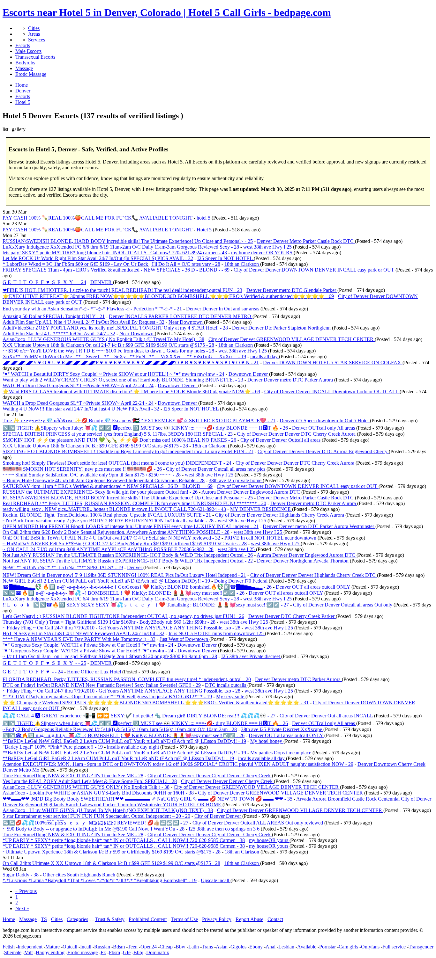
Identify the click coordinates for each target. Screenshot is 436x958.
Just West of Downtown (184, 639)
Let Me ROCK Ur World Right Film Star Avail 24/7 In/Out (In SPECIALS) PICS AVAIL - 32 (98, 258)
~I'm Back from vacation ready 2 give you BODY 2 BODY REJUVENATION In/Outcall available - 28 (108, 520)
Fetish (9, 946)
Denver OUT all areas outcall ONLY (313, 587)
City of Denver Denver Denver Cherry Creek (227, 781)
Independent (30, 946)
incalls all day (264, 356)
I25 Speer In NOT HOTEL (225, 258)
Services (36, 39)
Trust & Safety (109, 919)
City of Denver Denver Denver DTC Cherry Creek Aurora (297, 434)
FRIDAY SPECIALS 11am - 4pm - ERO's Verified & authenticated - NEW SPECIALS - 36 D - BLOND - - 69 (116, 269)
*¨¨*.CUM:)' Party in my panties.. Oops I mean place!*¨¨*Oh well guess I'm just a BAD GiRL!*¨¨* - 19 (107, 696)
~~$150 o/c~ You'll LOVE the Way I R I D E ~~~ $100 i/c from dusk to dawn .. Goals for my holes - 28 (108, 350)
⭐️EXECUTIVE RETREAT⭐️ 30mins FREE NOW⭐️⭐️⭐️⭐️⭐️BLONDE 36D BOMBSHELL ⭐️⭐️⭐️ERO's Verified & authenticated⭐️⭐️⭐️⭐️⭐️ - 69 (168, 296)
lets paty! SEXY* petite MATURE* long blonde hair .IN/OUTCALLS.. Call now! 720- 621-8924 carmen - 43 (115, 252)
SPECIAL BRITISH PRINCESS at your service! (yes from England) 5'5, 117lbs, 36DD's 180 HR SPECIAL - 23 (118, 434)
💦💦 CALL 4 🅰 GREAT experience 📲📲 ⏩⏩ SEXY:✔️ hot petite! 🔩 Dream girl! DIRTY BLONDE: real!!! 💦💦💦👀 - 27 (139, 715)
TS (44, 919)
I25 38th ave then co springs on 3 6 (225, 828)
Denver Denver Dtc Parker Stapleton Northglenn (282, 327)
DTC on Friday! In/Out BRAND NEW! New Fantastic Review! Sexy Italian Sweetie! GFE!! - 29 (102, 685)
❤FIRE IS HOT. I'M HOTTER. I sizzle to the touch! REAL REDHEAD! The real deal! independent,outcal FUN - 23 (122, 290)
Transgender (421, 946)
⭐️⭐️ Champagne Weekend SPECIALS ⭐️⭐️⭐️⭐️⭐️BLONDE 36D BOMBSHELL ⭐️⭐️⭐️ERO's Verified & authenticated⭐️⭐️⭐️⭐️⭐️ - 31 (156, 702)
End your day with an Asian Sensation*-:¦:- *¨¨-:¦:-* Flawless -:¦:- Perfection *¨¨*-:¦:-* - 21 (92, 308)
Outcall (70, 946)
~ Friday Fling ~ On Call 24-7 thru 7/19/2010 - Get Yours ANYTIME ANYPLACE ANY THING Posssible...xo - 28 (121, 627)
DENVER (101, 282)
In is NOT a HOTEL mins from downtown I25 (217, 633)
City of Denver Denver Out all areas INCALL (327, 715)
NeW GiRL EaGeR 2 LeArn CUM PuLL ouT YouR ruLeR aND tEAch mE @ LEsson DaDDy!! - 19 (106, 581)
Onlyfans (370, 946)
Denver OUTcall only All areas (324, 428)
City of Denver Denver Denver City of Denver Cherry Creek (209, 775)
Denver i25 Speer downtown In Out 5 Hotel (325, 420)
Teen (133, 946)
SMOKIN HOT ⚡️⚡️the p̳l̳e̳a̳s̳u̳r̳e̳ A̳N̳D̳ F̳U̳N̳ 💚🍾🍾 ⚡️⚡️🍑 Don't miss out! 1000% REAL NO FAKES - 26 (119, 440)
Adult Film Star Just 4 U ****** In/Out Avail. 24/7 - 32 (59, 333)
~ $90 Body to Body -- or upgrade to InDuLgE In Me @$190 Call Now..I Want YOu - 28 (93, 828)
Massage (24, 68)
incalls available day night (133, 747)
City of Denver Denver (218, 816)
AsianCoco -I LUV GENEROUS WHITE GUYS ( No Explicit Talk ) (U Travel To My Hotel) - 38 (103, 339)
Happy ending (50, 952)
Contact (275, 919)
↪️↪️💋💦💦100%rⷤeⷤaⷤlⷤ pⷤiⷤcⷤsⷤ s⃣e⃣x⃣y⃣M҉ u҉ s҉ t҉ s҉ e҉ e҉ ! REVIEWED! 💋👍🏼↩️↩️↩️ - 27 (95, 822)
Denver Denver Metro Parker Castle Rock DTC (306, 241)
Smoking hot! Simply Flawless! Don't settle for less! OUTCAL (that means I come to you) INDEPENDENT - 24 (117, 463)
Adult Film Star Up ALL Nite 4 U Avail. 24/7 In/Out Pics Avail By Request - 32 (83, 322)
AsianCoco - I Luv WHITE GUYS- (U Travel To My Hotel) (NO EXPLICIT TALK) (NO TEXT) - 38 (108, 810)
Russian (102, 946)
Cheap (166, 946)
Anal (270, 946)
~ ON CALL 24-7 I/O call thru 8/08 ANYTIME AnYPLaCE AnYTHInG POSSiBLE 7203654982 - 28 (108, 549)
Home (9, 919)
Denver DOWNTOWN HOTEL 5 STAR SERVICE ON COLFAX (332, 362)
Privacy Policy (216, 919)
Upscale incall (215, 880)
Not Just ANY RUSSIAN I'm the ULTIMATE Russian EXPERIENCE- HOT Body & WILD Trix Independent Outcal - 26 (128, 555)
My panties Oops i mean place (281, 752)
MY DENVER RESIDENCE (261, 509)
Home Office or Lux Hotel (94, 671)
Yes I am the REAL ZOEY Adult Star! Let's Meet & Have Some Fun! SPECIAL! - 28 (90, 781)
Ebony (256, 946)
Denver (135, 567)
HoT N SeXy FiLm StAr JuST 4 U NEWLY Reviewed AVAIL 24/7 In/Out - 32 (83, 633)
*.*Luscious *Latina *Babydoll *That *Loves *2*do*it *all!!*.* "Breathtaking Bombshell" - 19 (100, 880)
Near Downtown (186, 322)
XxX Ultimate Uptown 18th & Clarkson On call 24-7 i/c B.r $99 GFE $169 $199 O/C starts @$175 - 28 (108, 345)
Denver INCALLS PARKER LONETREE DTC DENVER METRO (180, 316)
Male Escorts (28, 51)
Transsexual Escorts (35, 57)
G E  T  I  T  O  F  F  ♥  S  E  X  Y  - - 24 (44, 282)
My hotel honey (266, 741)
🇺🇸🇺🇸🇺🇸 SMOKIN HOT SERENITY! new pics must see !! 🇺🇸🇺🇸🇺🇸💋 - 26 (82, 469)
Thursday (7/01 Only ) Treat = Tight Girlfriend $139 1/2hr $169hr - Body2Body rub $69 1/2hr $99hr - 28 (109, 622)
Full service (394, 946)
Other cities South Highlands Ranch (80, 874)
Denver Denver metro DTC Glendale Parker (291, 290)
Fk (103, 952)
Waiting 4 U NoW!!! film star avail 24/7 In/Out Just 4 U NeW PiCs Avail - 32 (81, 408)
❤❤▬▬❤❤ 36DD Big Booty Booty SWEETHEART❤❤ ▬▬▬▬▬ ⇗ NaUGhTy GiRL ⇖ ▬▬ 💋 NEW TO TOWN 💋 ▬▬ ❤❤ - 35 (147, 799)
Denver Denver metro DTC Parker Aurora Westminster (319, 526)
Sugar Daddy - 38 (21, 874)
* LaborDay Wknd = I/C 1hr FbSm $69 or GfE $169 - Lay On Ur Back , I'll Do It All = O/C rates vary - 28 (111, 264)
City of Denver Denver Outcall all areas (281, 440)
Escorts (22, 45)
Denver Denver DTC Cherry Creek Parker (292, 616)
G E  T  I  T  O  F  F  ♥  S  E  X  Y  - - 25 (44, 663)
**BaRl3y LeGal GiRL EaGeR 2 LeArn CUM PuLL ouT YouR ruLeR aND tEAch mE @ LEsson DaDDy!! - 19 (118, 758)
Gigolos (238, 946)
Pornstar (327, 946)
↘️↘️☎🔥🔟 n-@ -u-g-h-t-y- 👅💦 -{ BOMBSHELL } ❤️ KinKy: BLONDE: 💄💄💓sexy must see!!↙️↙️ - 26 (123, 593)
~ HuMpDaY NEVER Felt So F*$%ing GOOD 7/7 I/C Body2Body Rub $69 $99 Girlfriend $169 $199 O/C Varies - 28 (125, 543)
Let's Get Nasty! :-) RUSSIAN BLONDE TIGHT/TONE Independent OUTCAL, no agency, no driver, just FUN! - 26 (123, 616)
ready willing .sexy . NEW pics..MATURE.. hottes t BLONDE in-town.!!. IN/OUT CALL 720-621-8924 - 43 (114, 509)
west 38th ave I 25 (237, 549)
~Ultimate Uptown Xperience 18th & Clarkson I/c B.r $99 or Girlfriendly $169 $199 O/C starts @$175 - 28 (112, 851)
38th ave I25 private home (236, 480)
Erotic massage (82, 952)
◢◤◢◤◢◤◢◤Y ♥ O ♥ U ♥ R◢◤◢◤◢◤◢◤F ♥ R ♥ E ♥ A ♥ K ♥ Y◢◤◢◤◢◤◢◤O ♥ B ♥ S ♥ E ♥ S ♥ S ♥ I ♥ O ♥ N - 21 (131, 362)
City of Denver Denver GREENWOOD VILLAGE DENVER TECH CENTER (291, 339)
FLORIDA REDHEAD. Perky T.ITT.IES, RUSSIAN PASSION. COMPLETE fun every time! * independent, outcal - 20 (127, 679)
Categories (77, 919)
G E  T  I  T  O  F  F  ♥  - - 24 (33, 671)
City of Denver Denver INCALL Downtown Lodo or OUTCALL (332, 391)
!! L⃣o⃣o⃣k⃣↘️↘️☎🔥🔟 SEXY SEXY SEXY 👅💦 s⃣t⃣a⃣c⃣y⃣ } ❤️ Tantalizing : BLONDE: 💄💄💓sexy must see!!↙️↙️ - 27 (146, 604)
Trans (207, 946)
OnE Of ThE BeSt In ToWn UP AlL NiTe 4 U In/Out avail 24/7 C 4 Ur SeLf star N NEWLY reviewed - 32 (111, 538)
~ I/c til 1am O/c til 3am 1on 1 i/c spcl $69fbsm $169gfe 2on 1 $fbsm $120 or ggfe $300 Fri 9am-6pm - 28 (110, 656)
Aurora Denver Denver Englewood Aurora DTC (251, 492)
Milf (28, 952)
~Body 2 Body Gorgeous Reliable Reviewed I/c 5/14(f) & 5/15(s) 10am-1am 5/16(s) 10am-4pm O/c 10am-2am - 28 (120, 729)
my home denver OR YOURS (262, 252)
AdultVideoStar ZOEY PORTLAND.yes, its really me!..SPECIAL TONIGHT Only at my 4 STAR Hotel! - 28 (115, 327)
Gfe (127, 952)
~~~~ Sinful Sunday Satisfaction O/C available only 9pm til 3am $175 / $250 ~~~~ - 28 (92, 474)
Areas (34, 34)
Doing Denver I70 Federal (241, 581)
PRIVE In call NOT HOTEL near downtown (271, 538)
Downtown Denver (249, 374)
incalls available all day (262, 758)
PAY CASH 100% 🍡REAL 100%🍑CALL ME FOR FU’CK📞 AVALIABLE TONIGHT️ (97, 218)
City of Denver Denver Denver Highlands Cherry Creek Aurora (280, 515)
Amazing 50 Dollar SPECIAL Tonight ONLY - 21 (54, 316)
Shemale (12, 952)
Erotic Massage (30, 74)
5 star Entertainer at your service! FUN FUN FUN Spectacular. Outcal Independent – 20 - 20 (96, 816)
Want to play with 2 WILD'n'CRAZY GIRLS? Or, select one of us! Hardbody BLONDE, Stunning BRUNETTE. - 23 (123, 379)
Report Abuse (249, 919)
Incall (85, 946)
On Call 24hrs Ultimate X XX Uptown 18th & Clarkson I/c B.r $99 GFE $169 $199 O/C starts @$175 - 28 (111, 863)
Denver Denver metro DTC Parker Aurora (290, 379)
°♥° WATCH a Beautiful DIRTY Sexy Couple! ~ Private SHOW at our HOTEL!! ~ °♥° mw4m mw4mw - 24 (113, 374)
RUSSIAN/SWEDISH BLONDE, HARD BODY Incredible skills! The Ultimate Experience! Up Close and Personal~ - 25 (128, 241)
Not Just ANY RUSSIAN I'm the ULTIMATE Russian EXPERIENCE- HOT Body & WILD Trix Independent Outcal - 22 (128, 560)
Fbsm (114, 952)
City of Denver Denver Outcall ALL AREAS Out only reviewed (258, 822)
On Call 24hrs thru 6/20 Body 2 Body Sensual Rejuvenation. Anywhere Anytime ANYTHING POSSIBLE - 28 (116, 532)
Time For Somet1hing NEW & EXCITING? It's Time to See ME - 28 (73, 775)
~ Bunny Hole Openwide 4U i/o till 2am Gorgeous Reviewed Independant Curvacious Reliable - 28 (104, 480)
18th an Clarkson (242, 264)
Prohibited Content (148, 919)
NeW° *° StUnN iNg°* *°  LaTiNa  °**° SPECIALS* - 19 (63, 567)
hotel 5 (204, 218)
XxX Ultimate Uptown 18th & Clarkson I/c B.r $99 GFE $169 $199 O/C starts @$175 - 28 (95, 445)
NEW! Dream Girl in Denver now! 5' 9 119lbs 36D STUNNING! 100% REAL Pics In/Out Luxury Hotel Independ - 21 (124, 575)
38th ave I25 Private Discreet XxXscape (282, 729)
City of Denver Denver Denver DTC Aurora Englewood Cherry (323, 451)
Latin (193, 946)
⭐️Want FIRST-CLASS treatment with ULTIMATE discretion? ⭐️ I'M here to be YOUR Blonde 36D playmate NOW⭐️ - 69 (131, 391)
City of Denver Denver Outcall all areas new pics (216, 469)
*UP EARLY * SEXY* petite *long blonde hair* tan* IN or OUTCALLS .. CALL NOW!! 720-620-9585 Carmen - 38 (124, 840)
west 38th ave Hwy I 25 (268, 247)
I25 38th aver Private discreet (251, 656)
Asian (222, 946)
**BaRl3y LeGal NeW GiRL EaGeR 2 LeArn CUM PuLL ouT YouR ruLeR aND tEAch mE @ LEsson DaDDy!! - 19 (124, 741)
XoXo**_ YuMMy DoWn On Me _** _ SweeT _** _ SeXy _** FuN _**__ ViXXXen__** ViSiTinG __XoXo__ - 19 (124, 356)
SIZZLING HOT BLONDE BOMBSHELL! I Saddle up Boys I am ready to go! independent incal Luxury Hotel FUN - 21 (128, 451)
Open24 (148, 946)
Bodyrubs (25, 62)
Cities (34, 28)
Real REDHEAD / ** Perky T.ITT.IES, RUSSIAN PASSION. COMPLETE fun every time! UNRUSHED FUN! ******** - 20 (134, 503)
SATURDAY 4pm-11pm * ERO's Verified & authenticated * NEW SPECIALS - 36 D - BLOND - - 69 (108, 486)
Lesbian (286, 946)
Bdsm (119, 946)
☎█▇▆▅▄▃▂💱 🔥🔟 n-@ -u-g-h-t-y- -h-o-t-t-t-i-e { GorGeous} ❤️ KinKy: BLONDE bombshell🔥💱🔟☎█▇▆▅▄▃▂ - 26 (137, 587)
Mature (52, 946)
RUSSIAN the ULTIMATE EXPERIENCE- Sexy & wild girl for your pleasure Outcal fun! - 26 (100, 492)
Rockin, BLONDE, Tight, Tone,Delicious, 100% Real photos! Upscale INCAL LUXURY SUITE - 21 (107, 515)
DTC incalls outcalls (226, 685)
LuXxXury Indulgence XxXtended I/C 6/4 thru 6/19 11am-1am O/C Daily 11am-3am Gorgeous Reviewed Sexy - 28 (121, 598)
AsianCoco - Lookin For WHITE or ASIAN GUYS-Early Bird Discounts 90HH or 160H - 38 (98, 792)
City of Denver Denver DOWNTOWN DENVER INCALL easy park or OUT (314, 269)
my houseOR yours (269, 840)
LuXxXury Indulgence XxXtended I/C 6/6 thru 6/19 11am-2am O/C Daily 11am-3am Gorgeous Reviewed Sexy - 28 (121, 247)
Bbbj (138, 952)
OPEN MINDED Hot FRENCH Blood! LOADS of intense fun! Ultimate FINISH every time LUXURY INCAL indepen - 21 (131, 526)
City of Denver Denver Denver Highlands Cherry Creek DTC (313, 575)
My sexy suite (230, 696)
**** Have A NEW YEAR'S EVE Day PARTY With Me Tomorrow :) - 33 (79, 639)
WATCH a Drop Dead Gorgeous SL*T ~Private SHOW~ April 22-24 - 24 (78, 385)
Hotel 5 (205, 229)
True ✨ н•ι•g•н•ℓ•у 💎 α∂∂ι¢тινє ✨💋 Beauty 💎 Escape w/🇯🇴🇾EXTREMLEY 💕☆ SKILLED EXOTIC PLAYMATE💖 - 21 (139, 420)
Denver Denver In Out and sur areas (223, 308)
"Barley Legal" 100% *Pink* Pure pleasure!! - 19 (53, 747)
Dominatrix (157, 952)
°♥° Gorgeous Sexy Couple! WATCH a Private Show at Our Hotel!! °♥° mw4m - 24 (88, 645)
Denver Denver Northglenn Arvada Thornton (303, 560)
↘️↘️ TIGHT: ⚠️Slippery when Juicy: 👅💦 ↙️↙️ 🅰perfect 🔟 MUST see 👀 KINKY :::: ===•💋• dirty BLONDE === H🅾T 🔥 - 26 (145, 428)
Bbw (180, 946)
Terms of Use (184, 919)
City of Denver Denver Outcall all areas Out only (343, 604)
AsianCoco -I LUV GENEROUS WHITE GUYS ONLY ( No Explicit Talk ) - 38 (86, 787)
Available (306, 946)
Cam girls (348, 946)
